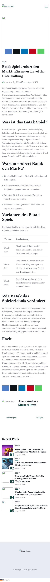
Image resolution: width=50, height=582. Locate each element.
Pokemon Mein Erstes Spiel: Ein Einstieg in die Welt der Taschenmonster (29, 478)
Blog (4, 61)
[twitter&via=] (16, 51)
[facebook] (8, 51)
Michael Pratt (21, 82)
